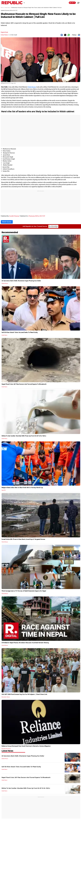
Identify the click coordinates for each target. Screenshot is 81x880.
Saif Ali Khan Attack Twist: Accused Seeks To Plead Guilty (20, 332)
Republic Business (6, 748)
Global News (5, 283)
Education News (6, 697)
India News (4, 35)
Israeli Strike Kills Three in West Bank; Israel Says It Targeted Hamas (23, 539)
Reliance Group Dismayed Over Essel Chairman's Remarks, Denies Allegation (26, 746)
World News (5, 542)
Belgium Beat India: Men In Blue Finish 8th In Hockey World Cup (22, 488)
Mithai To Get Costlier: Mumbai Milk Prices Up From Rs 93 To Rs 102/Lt (24, 436)
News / (2, 7)
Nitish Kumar (32, 87)
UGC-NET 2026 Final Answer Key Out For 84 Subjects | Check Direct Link (24, 694)
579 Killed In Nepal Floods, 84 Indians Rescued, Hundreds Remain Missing (25, 643)
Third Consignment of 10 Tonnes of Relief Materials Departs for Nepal (24, 591)
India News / (8, 7)
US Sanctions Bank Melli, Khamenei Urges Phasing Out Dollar (21, 281)
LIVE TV (73, 3)
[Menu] (77, 3)
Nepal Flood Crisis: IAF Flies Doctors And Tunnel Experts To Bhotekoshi (24, 384)
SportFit (4, 490)
